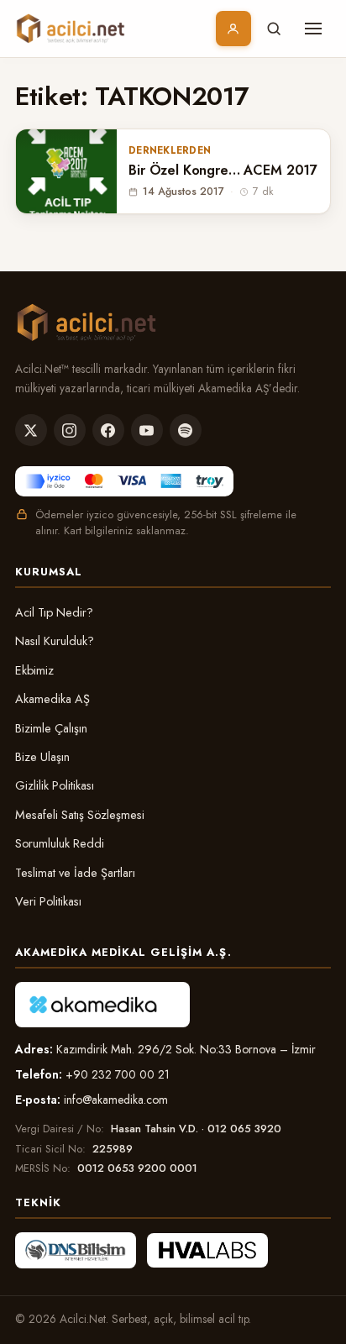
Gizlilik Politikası (54, 785)
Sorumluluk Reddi (59, 843)
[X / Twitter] (31, 430)
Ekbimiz (34, 670)
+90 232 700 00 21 (118, 1074)
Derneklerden (169, 150)
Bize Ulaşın (42, 756)
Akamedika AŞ (52, 698)
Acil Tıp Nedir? (54, 612)
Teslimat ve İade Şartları (75, 872)
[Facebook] (108, 430)
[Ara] (273, 28)
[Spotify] (186, 430)
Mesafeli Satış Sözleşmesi (79, 814)
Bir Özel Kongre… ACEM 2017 (222, 171)
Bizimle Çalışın (51, 728)
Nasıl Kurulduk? (54, 641)
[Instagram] (70, 430)
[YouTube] (147, 430)
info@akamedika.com (116, 1099)
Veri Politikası (48, 901)
